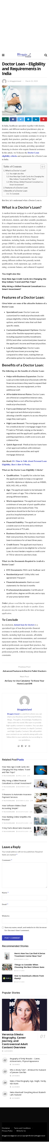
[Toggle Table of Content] (41, 167)
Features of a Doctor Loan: (16, 188)
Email (5, 904)
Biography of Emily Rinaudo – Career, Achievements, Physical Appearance (25, 1059)
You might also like (17, 174)
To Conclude (14, 194)
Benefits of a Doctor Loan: (16, 191)
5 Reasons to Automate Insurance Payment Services (16, 795)
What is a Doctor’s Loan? (15, 170)
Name (5, 892)
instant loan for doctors (24, 624)
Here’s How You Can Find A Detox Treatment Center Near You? (29, 954)
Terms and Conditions (22, 1128)
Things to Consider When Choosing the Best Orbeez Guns (29, 965)
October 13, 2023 (23, 800)
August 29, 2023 (22, 811)
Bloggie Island (13, 714)
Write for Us (21, 1131)
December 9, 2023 (23, 786)
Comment (7, 860)
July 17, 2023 (20, 970)
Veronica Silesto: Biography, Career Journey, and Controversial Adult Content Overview (15, 1041)
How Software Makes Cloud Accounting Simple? (14, 807)
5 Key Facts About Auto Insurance (16, 828)
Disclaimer (6, 1128)
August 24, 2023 (22, 823)
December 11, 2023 (22, 959)
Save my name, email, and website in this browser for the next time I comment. (26, 928)
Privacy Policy (7, 1131)
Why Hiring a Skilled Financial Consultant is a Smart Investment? (26, 183)
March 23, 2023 (31, 81)
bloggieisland (15, 81)
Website (5, 916)
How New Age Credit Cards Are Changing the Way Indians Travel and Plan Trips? (27, 177)
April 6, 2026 (21, 775)
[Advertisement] (24, 25)
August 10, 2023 (22, 831)
